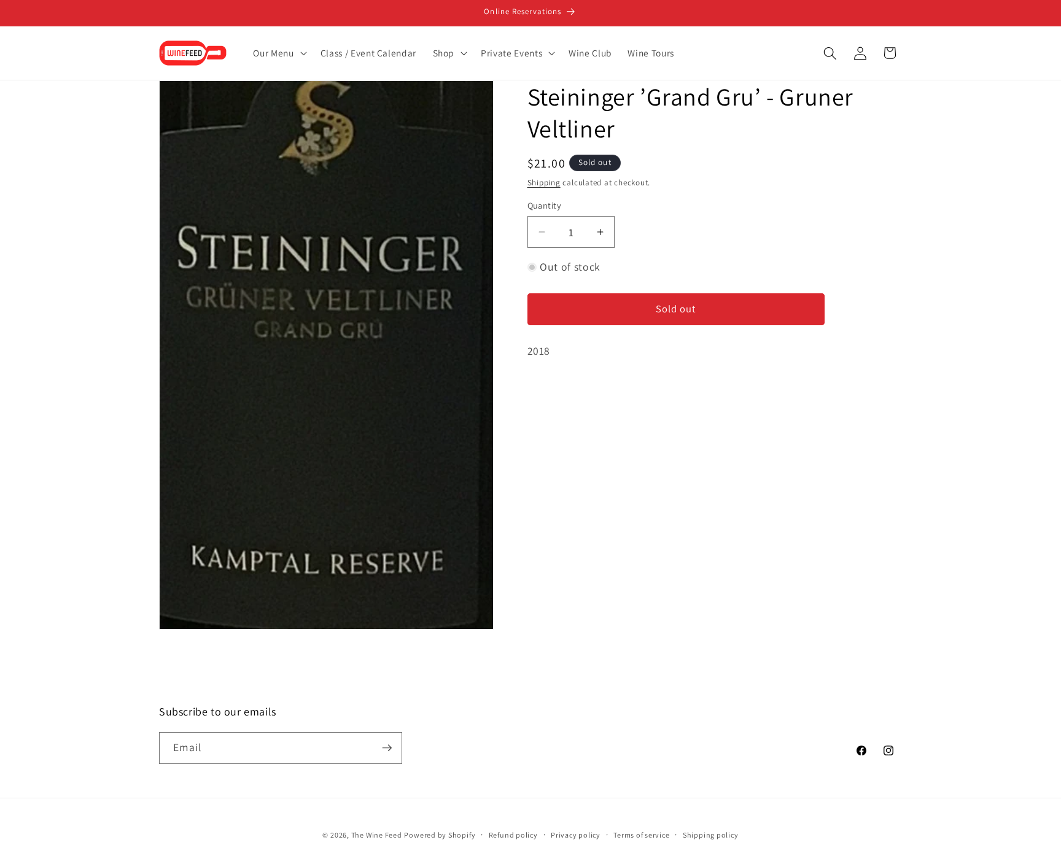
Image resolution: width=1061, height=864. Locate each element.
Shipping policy (711, 834)
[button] (278, 53)
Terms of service (641, 834)
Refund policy (513, 834)
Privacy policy (575, 834)
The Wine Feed (376, 834)
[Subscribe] (387, 748)
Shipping (544, 182)
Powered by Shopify (439, 834)
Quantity (544, 205)
